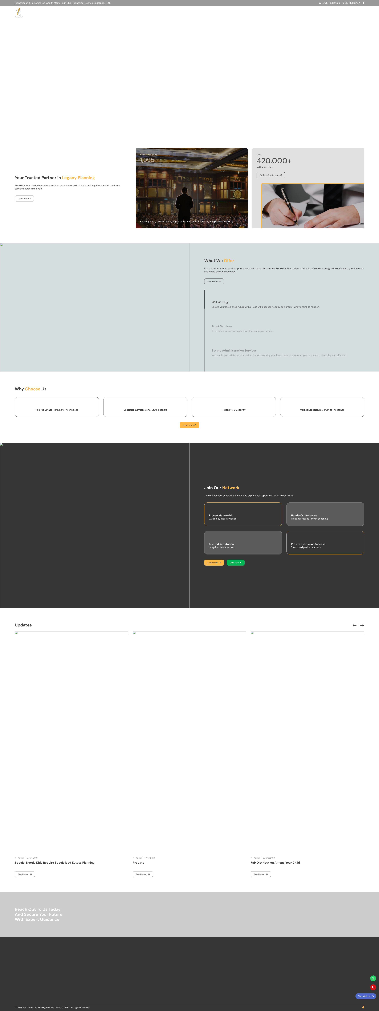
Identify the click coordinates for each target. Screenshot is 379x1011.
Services (271, 12)
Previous (354, 625)
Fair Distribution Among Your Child (157, 862)
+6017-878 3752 (351, 2)
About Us (254, 12)
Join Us (287, 12)
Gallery (319, 12)
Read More (25, 875)
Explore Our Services (270, 175)
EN (337, 12)
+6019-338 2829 (331, 2)
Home (238, 12)
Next (362, 625)
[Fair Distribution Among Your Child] (189, 742)
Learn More (23, 198)
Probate (20, 862)
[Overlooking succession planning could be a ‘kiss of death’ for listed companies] (307, 742)
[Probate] (71, 742)
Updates (302, 12)
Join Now (234, 562)
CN (331, 12)
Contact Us (355, 12)
